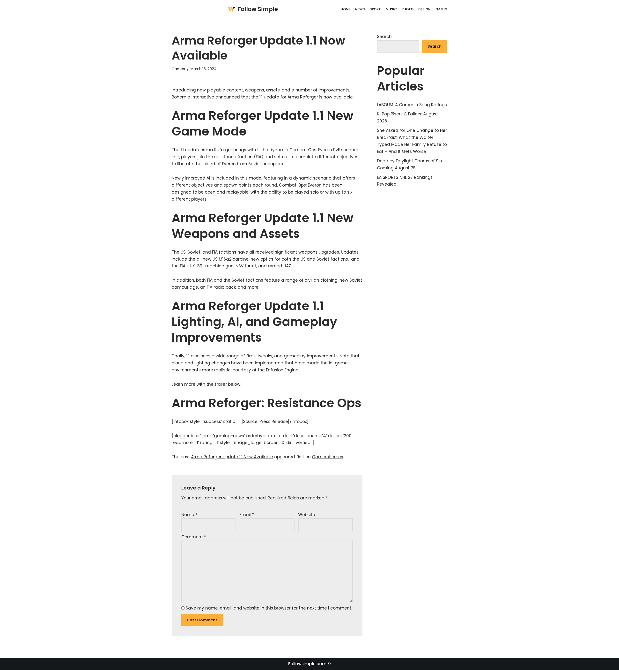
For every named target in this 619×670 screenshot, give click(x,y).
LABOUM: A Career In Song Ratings (412, 105)
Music (391, 9)
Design (424, 9)
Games (441, 9)
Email (247, 515)
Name (189, 515)
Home (345, 9)
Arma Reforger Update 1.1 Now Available (232, 457)
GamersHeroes (327, 457)
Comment (193, 537)
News (360, 9)
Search (384, 36)
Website (306, 515)
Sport (375, 9)
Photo (407, 9)
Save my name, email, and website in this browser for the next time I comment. (269, 608)
